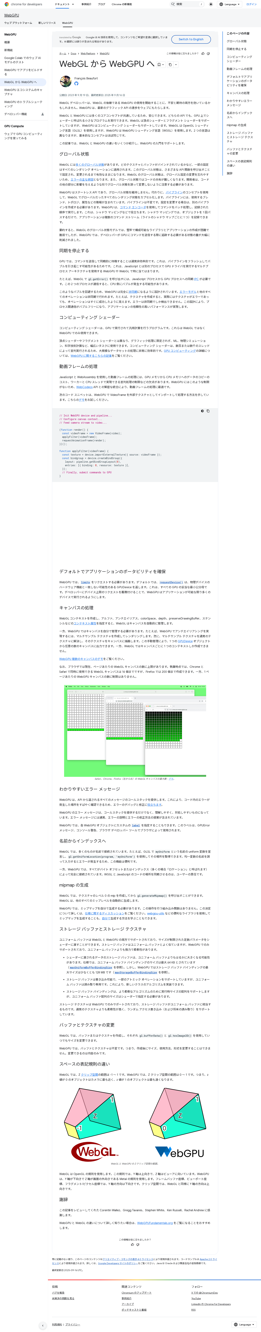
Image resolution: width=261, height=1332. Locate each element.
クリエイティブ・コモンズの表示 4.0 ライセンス (128, 1259)
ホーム (62, 53)
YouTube (196, 1298)
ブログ (101, 4)
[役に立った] (203, 53)
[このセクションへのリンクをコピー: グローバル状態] (92, 154)
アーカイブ (128, 1304)
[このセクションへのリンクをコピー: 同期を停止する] (92, 251)
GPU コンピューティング (180, 351)
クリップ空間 (89, 1075)
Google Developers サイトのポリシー (118, 1263)
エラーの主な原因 (82, 180)
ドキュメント (62, 4)
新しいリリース (47, 23)
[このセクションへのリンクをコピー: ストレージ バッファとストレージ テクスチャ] (150, 929)
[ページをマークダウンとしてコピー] (170, 65)
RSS (193, 1309)
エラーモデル (188, 292)
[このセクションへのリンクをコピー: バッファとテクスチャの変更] (118, 1025)
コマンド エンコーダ (133, 207)
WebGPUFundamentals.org (155, 1223)
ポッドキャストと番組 (134, 1309)
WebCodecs (84, 387)
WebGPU (11, 15)
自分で (106, 918)
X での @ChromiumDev (204, 1292)
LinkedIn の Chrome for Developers (211, 1304)
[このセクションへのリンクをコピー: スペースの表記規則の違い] (113, 1064)
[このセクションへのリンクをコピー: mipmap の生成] (92, 885)
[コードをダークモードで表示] (202, 411)
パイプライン (174, 192)
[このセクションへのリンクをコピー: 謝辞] (71, 1200)
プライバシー (72, 1324)
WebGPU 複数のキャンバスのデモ (81, 659)
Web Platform (88, 53)
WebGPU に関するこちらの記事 (91, 356)
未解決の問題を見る (63, 1298)
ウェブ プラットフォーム (18, 23)
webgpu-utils (155, 913)
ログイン (251, 4)
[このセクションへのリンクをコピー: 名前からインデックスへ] (109, 841)
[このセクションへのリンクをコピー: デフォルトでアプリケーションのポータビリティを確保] (169, 572)
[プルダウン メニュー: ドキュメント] (74, 4)
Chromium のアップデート (137, 1292)
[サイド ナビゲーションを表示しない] (42, 1325)
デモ (82, 400)
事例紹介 (86, 4)
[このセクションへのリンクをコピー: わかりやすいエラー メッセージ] (123, 789)
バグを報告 (58, 1292)
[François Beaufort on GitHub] (76, 85)
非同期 (133, 292)
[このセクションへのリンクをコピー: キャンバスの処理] (96, 608)
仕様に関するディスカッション (104, 913)
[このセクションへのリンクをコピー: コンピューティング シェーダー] (123, 318)
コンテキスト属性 (85, 623)
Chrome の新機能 (122, 4)
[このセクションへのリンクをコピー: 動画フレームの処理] (101, 367)
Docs (73, 53)
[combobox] (187, 4)
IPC (196, 279)
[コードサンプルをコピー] (208, 411)
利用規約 (57, 1324)
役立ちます (154, 805)
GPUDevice (185, 641)
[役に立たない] (208, 53)
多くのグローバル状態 (90, 165)
